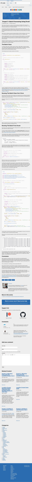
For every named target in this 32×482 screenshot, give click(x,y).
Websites (3, 459)
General (3, 437)
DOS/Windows (4, 430)
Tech (3, 457)
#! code (3, 3)
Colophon (12, 476)
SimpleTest (5, 436)
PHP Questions (5, 450)
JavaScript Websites (6, 442)
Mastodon (4, 465)
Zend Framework (5, 452)
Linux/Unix (4, 446)
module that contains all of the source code (9, 276)
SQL (3, 454)
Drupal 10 (4, 434)
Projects (12, 467)
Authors (12, 466)
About (12, 465)
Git (2, 438)
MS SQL (4, 455)
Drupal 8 (4, 433)
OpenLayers (5, 444)
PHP (3, 447)
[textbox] (16, 361)
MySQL (4, 456)
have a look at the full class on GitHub (17, 89)
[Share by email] (12, 10)
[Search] (30, 3)
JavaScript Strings (6, 441)
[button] (21, 10)
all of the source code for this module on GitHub (16, 275)
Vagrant (3, 458)
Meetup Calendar (13, 477)
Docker (3, 430)
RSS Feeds (12, 478)
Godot (3, 439)
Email (3, 349)
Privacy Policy (13, 475)
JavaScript (4, 440)
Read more (3, 384)
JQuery (4, 443)
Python (3, 453)
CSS (3, 429)
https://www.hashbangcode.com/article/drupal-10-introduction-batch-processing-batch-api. (21, 333)
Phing (4, 448)
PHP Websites (5, 451)
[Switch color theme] (15, 2)
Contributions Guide (14, 474)
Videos (12, 472)
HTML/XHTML (4, 440)
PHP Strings (5, 450)
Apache (3, 427)
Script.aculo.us (5, 445)
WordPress (4, 460)
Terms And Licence (14, 473)
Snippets (12, 471)
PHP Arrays (5, 449)
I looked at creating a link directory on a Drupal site (8, 414)
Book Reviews (4, 428)
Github (4, 466)
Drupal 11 (4, 435)
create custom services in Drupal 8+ (9, 132)
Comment (3, 353)
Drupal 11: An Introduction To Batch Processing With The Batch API (13, 296)
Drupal (3, 431)
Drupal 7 (4, 432)
